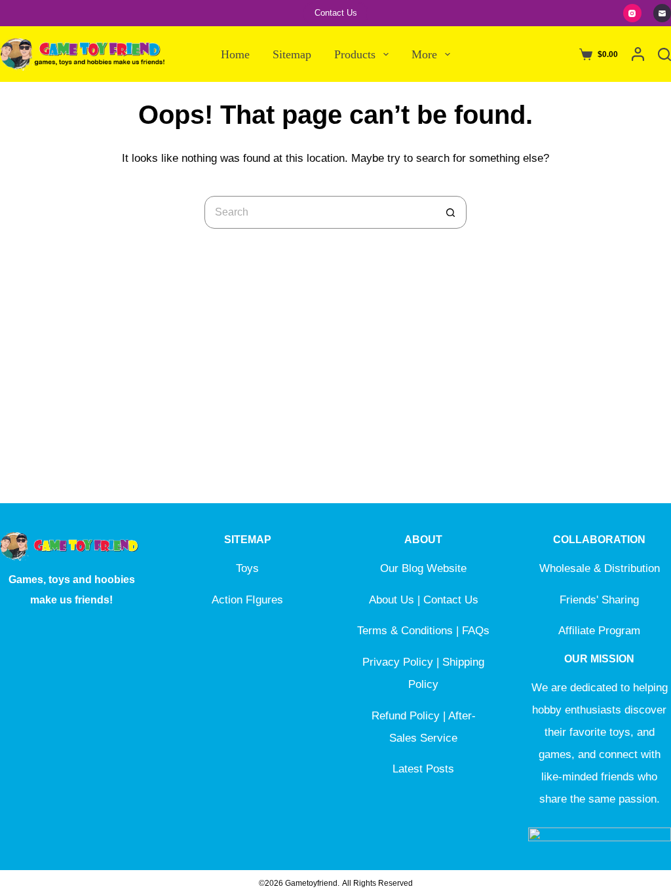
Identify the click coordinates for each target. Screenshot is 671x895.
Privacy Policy (397, 662)
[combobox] (319, 212)
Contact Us (336, 13)
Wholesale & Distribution (599, 568)
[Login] (638, 54)
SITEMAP (247, 539)
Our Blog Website (423, 568)
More (424, 54)
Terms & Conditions (405, 630)
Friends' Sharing (599, 600)
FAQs (475, 630)
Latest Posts (423, 769)
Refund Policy (406, 716)
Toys (247, 568)
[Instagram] (632, 13)
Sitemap (292, 54)
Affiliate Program (599, 630)
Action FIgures (247, 600)
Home (235, 54)
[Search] (664, 54)
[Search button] (450, 212)
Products (354, 54)
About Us (391, 600)
